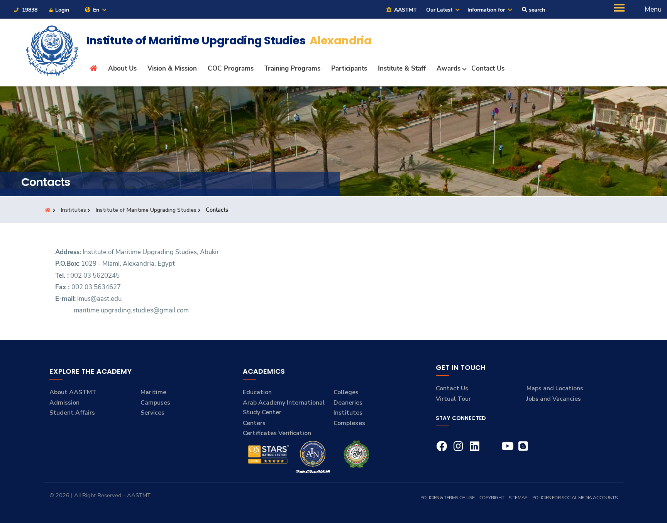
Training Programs (292, 68)
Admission (64, 402)
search (536, 9)
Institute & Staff (402, 68)
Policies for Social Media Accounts (575, 497)
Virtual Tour (453, 399)
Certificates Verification (277, 433)
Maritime (153, 392)
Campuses (155, 402)
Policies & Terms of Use (447, 497)
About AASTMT (72, 392)
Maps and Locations (554, 388)
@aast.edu (106, 298)
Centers (254, 423)
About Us (122, 68)
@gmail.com (171, 310)
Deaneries (348, 402)
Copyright (491, 497)
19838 (28, 9)
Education (257, 392)
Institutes (73, 210)
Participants (349, 68)
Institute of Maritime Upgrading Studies (145, 210)
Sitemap (518, 497)
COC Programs (231, 68)
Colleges (346, 392)
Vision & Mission (172, 68)
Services (152, 412)
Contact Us (487, 68)
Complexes (349, 423)
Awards (448, 68)
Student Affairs (72, 412)
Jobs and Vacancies (553, 399)
